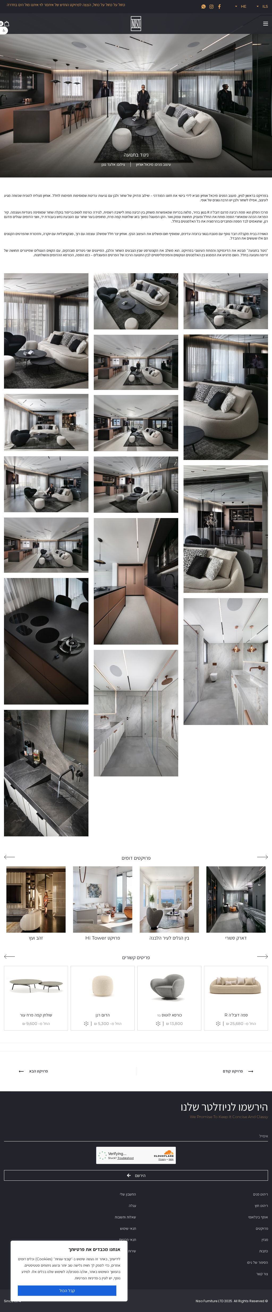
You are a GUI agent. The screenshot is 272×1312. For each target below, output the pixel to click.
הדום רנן (103, 1015)
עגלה (132, 1205)
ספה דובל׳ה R (236, 1015)
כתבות (263, 1251)
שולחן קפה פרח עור (36, 1015)
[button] (4, 30)
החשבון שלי (128, 1194)
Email (262, 1126)
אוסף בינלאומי (258, 1217)
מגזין (265, 1239)
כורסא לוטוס (169, 1015)
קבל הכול (67, 1290)
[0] (6, 23)
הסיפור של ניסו (257, 1262)
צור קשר (262, 1273)
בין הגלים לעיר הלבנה (169, 938)
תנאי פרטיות (127, 1239)
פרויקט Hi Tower (102, 938)
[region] (69, 1271)
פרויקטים (262, 1228)
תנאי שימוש (128, 1228)
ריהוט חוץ (261, 1205)
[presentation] (262, 857)
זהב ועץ (36, 938)
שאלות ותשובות (125, 1217)
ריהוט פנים (260, 1194)
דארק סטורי (236, 938)
